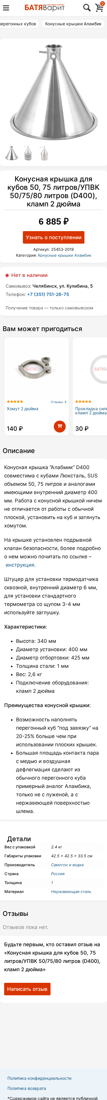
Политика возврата (26, 1088)
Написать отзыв (27, 989)
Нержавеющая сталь (71, 891)
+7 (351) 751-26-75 (48, 294)
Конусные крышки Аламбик (73, 23)
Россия (57, 873)
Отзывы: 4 (58, 401)
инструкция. (21, 565)
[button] (60, 427)
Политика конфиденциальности (39, 1078)
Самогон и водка (67, 864)
